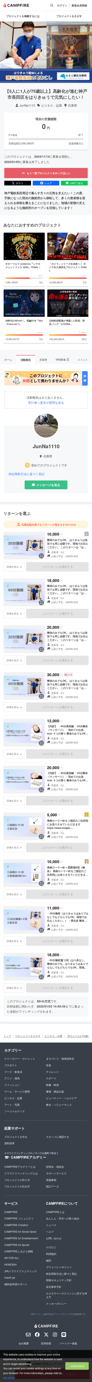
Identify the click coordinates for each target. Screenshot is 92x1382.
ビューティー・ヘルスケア (61, 1098)
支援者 (43, 359)
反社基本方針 (53, 1286)
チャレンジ (52, 1072)
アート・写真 (12, 1104)
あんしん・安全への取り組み (62, 1218)
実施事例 (51, 1180)
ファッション (12, 1085)
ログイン (62, 5)
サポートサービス (56, 1173)
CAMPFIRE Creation (16, 1225)
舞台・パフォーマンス (59, 1104)
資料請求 (9, 1143)
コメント (82, 359)
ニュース (51, 1225)
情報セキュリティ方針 (59, 1280)
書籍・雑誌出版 (55, 1091)
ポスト (20, 183)
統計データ (52, 1186)
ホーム (8, 359)
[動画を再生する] (46, 52)
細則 (48, 1260)
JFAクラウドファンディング (20, 1271)
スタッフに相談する (57, 1136)
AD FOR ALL (11, 1258)
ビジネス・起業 (51, 105)
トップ (7, 1036)
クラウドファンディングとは (21, 1173)
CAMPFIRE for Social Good (20, 1231)
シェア (48, 183)
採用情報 (46, 1343)
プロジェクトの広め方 (17, 1186)
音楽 (48, 1065)
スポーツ (51, 1078)
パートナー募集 (68, 1343)
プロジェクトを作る (15, 1136)
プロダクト (10, 1065)
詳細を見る (13, 566)
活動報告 (26, 360)
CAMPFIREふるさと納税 (18, 1251)
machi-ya (9, 1277)
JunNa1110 (27, 105)
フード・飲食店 (13, 1072)
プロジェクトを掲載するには (23, 16)
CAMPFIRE (11, 1212)
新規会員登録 (79, 5)
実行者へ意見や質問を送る (46, 403)
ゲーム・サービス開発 (17, 1091)
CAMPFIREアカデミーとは (20, 1166)
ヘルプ (50, 1231)
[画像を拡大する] (41, 555)
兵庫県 (72, 105)
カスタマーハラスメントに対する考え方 (66, 1295)
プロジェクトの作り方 (17, 1180)
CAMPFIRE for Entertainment (21, 1238)
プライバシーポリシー (59, 1267)
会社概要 (24, 1343)
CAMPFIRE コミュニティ (19, 1218)
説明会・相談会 (55, 1166)
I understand (77, 1366)
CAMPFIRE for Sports (16, 1245)
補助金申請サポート (15, 1284)
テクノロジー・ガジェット (19, 1058)
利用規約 (51, 1254)
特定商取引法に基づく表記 (27, 474)
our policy (8, 1377)
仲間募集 (62, 359)
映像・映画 (52, 1085)
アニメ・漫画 (12, 1078)
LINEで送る (76, 183)
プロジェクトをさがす (28, 1036)
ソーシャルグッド (14, 1111)
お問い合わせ (53, 1238)
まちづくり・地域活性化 (60, 1058)
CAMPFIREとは (55, 1212)
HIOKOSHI (10, 1264)
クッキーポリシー (56, 1303)
